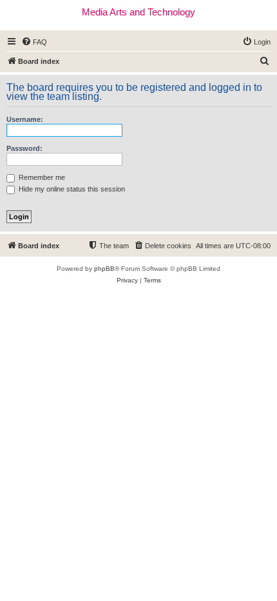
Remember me (41, 177)
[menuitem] (34, 42)
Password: (24, 148)
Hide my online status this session (71, 189)
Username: (24, 119)
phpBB (104, 268)
